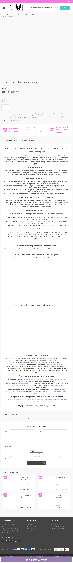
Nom (7, 431)
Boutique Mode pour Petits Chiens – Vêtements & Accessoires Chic (24, 14)
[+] (7, 105)
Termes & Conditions (41, 454)
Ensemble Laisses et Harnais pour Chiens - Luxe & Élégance (37, 116)
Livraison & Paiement (28, 140)
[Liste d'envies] (57, 8)
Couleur (3, 99)
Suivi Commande (31, 526)
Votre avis (9, 446)
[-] (7, 108)
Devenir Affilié (5, 532)
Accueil (3, 14)
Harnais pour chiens (63, 116)
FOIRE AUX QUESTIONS (33, 524)
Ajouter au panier (38, 560)
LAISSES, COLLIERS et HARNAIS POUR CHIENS (24, 118)
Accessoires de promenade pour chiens (54, 14)
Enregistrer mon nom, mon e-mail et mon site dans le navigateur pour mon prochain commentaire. (33, 458)
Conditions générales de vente (11, 530)
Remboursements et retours (59, 526)
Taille (3, 102)
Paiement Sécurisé (56, 524)
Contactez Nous (31, 528)
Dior (11, 120)
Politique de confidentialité (10, 528)
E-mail (40, 431)
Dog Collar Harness (19, 120)
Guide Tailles (30, 530)
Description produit (10, 140)
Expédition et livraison (57, 528)
